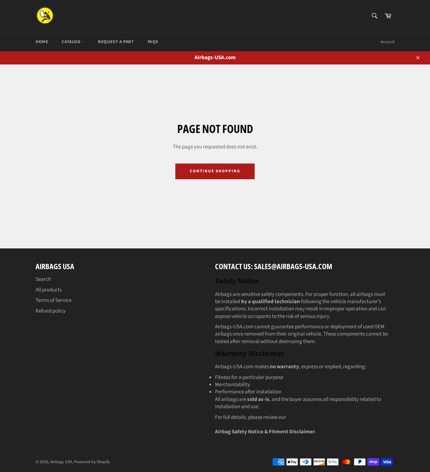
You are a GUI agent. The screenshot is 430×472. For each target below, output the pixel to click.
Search (43, 279)
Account (387, 42)
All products (49, 290)
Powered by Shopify (92, 462)
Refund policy (50, 311)
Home (42, 42)
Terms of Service (53, 300)
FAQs (153, 42)
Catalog (72, 42)
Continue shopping (215, 171)
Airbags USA (61, 462)
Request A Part (116, 42)
